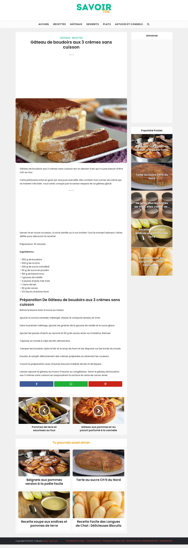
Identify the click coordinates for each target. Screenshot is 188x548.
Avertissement (165, 540)
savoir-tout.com (50, 541)
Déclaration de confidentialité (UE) (142, 540)
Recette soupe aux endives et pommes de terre (44, 524)
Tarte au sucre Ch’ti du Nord (98, 480)
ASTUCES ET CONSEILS (129, 24)
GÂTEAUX (76, 24)
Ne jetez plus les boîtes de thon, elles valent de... (151, 205)
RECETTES (59, 24)
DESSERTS (92, 24)
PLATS (107, 24)
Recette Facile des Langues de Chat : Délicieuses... (152, 261)
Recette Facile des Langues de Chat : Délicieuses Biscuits (98, 524)
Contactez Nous (93, 540)
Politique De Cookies (75, 540)
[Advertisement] (71, 75)
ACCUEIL (43, 24)
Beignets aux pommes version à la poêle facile (44, 482)
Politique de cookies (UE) (113, 540)
